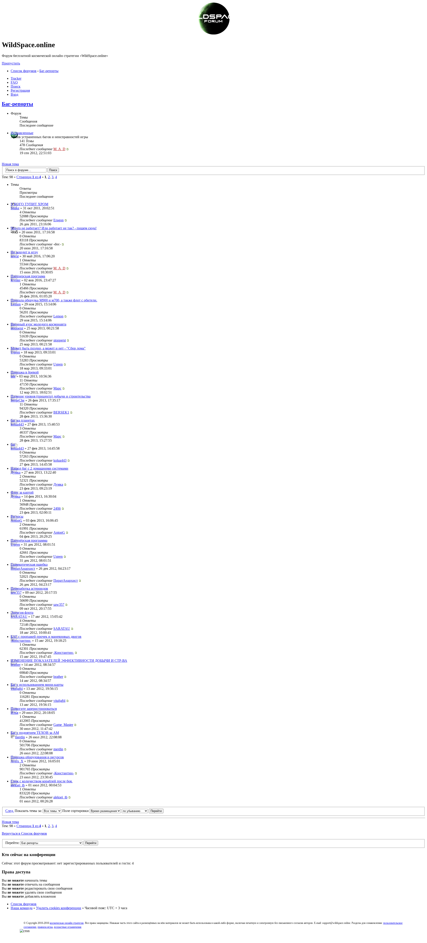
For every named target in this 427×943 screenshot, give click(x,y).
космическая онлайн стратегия (67, 923)
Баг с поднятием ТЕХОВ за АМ (35, 733)
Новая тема (10, 164)
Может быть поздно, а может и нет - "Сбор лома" (48, 348)
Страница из (28, 177)
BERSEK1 (61, 412)
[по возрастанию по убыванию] (142, 811)
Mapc (57, 388)
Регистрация (20, 90)
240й (57, 508)
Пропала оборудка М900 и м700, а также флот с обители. (54, 300)
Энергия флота (22, 612)
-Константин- (21, 640)
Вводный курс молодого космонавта (38, 324)
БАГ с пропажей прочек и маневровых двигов (46, 636)
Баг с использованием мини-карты (37, 685)
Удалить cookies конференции (58, 908)
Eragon (58, 220)
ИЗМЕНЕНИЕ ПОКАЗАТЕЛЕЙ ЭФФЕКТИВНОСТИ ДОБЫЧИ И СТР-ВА (69, 660)
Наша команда (21, 908)
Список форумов (23, 71)
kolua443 (17, 424)
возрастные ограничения (67, 927)
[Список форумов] (213, 34)
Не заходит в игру (24, 252)
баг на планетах (23, 420)
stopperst (17, 328)
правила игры (45, 927)
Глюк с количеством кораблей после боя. (42, 781)
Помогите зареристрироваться (34, 709)
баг (13, 444)
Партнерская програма (28, 276)
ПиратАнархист (23, 568)
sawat (15, 256)
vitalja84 (17, 689)
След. (9, 811)
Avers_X (17, 761)
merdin (20, 737)
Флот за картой (22, 492)
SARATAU (19, 616)
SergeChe (17, 400)
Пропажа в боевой (25, 372)
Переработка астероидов (29, 588)
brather (15, 664)
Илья (14, 713)
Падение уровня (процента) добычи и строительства (51, 396)
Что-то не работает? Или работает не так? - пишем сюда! (54, 228)
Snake (15, 208)
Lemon (16, 304)
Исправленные (22, 133)
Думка (15, 472)
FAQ (14, 82)
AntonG (16, 520)
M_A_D (59, 149)
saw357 (16, 592)
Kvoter (15, 280)
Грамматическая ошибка (29, 564)
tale (13, 376)
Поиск (15, 86)
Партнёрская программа (29, 540)
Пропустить (11, 63)
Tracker (16, 78)
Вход (14, 94)
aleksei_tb (18, 785)
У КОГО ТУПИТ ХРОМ (29, 204)
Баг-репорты (48, 71)
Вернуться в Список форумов (24, 833)
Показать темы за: (29, 811)
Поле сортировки (76, 811)
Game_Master (63, 725)
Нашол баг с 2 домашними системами (39, 468)
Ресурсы (17, 516)
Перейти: (12, 843)
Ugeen (15, 352)
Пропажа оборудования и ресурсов (37, 757)
